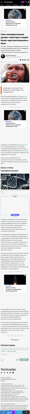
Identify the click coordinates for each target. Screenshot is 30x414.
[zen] (10, 372)
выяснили (21, 145)
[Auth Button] (28, 2)
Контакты (3, 381)
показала (25, 151)
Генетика (13, 61)
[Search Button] (26, 2)
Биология (9, 61)
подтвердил (20, 96)
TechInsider (8, 2)
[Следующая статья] (15, 364)
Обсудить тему (25, 59)
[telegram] (7, 372)
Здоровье (5, 61)
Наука (6, 30)
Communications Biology (14, 221)
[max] (13, 372)
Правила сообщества (6, 377)
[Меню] (1, 2)
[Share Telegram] (19, 412)
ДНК (17, 61)
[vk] (4, 372)
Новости (2, 30)
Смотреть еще (15, 214)
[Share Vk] (3, 412)
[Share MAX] (11, 412)
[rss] (1, 372)
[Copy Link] (26, 412)
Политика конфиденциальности (8, 379)
